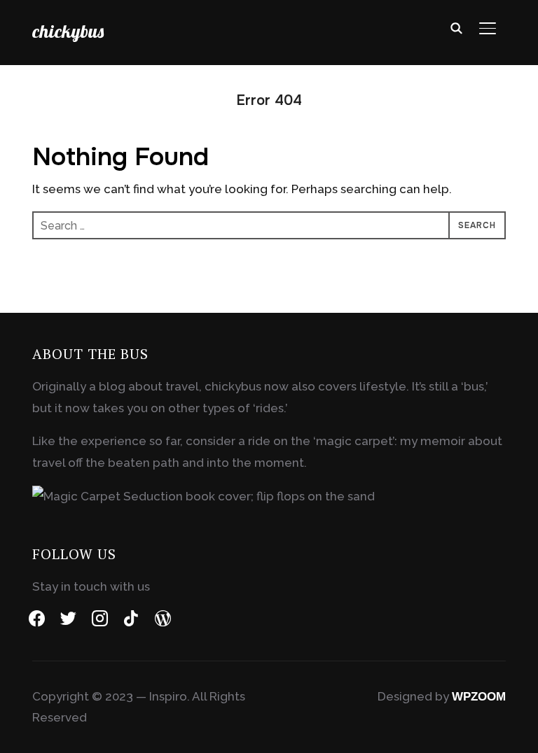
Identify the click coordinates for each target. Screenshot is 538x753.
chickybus (68, 31)
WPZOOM (479, 696)
